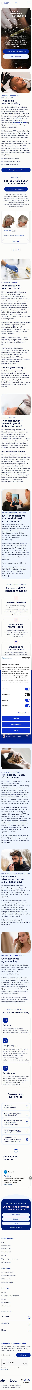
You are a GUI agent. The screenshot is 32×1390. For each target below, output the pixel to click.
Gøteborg (16, 1219)
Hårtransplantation (7, 1272)
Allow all (16, 718)
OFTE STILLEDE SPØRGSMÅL (10, 1295)
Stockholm (16, 1215)
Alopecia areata (6, 1306)
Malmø (16, 1223)
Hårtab (3, 1299)
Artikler (3, 1292)
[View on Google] (5, 1172)
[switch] (27, 694)
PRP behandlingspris (7, 1282)
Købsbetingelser (6, 1262)
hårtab (18, 118)
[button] (13, 250)
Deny (16, 730)
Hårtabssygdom (6, 1302)
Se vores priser (16, 56)
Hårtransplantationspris (8, 1275)
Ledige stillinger (6, 1248)
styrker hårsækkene (20, 123)
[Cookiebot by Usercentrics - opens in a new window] (22, 658)
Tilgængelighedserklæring (9, 1259)
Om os (3, 1242)
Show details (22, 713)
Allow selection (16, 724)
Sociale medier (5, 1245)
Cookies (3, 1255)
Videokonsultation (16, 1228)
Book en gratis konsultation (16, 51)
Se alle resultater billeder (16, 189)
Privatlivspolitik (6, 1252)
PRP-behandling (6, 1279)
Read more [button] (8, 1184)
